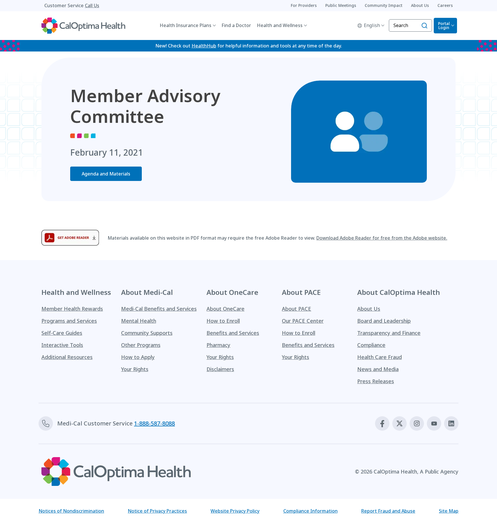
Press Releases (375, 381)
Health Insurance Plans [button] (185, 25)
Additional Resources (67, 357)
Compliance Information (310, 511)
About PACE (296, 308)
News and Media (378, 369)
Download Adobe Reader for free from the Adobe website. (381, 238)
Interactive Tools (62, 344)
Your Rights (134, 369)
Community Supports (147, 332)
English (372, 25)
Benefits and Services (233, 332)
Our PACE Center (303, 320)
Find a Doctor (236, 25)
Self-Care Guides (61, 332)
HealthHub (204, 46)
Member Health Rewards (72, 308)
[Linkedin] (451, 423)
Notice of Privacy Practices (157, 511)
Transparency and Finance (388, 332)
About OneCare (225, 308)
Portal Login (444, 25)
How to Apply (138, 357)
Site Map (448, 511)
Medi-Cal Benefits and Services (159, 308)
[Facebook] (382, 423)
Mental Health (138, 320)
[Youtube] (434, 423)
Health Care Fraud (379, 357)
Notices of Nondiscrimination (71, 511)
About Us (368, 308)
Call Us (92, 5)
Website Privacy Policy (235, 511)
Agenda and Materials (106, 174)
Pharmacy (218, 344)
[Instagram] (417, 423)
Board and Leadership (384, 320)
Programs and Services (69, 320)
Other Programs (140, 344)
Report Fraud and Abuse (388, 511)
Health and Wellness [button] (280, 25)
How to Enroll (223, 320)
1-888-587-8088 (154, 423)
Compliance (371, 344)
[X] (399, 423)
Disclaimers (220, 369)
